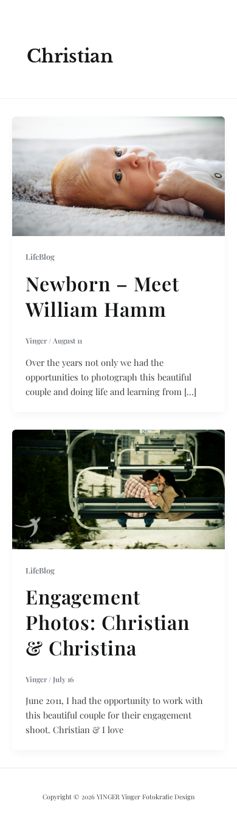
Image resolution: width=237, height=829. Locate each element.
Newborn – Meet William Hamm (102, 296)
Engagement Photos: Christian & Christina (108, 621)
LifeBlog (40, 256)
